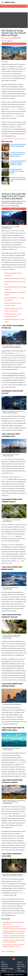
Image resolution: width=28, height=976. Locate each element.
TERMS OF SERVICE (21, 966)
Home (3, 951)
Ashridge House (10, 536)
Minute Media (11, 974)
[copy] (11, 41)
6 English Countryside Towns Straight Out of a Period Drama (14, 941)
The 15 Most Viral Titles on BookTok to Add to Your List (14, 923)
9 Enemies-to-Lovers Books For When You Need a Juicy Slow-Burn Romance (14, 936)
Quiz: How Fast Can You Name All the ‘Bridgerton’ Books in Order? (13, 945)
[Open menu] (2, 2)
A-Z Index (3, 970)
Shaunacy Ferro (8, 38)
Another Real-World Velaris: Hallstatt (15, 278)
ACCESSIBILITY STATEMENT (7, 968)
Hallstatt (16, 418)
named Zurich (15, 116)
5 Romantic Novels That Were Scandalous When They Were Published (14, 927)
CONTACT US (20, 962)
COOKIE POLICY (4, 966)
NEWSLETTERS (4, 964)
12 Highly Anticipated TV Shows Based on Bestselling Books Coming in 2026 (14, 932)
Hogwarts (18, 561)
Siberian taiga (18, 762)
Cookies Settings (20, 970)
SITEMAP (19, 968)
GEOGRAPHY (11, 951)
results (24, 71)
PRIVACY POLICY (20, 964)
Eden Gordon (7, 206)
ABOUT (2, 962)
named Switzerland (13, 109)
